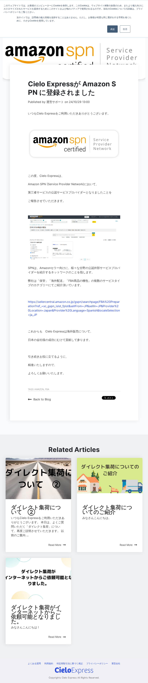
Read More (54, 544)
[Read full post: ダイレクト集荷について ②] (38, 478)
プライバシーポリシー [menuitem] (97, 663)
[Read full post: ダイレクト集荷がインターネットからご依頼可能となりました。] (38, 578)
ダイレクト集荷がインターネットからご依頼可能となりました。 (36, 614)
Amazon (39, 389)
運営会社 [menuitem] (116, 663)
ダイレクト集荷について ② (36, 509)
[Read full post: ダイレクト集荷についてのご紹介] (109, 478)
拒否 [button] (125, 28)
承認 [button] (112, 28)
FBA (47, 389)
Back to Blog (42, 399)
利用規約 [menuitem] (48, 663)
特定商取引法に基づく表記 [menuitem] (70, 663)
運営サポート (55, 102)
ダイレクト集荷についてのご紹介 (107, 509)
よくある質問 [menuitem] (34, 663)
